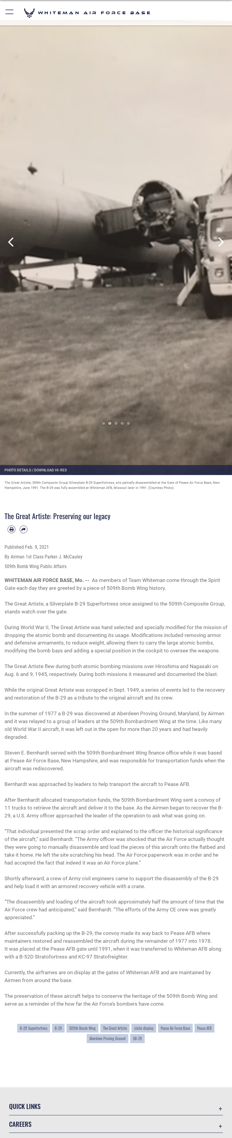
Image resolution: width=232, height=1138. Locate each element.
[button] (10, 13)
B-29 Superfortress (33, 1028)
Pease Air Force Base (175, 1028)
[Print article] (11, 529)
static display (143, 1028)
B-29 (58, 1028)
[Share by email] (23, 529)
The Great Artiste (115, 1028)
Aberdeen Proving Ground (107, 1038)
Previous (11, 242)
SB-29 (137, 1038)
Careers (20, 1124)
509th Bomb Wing (82, 1028)
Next (220, 242)
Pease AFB (204, 1028)
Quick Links (24, 1106)
